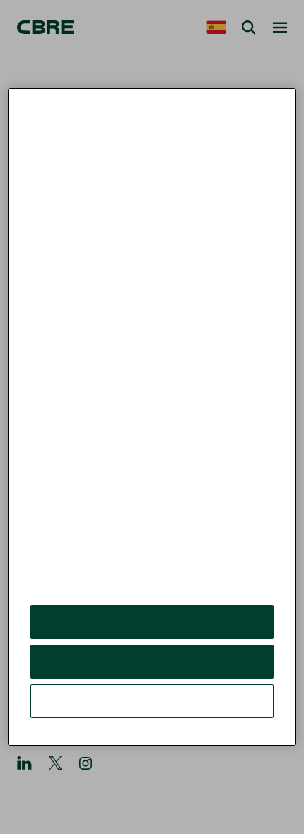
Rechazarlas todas (151, 661)
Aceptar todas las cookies (151, 621)
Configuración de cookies (151, 701)
